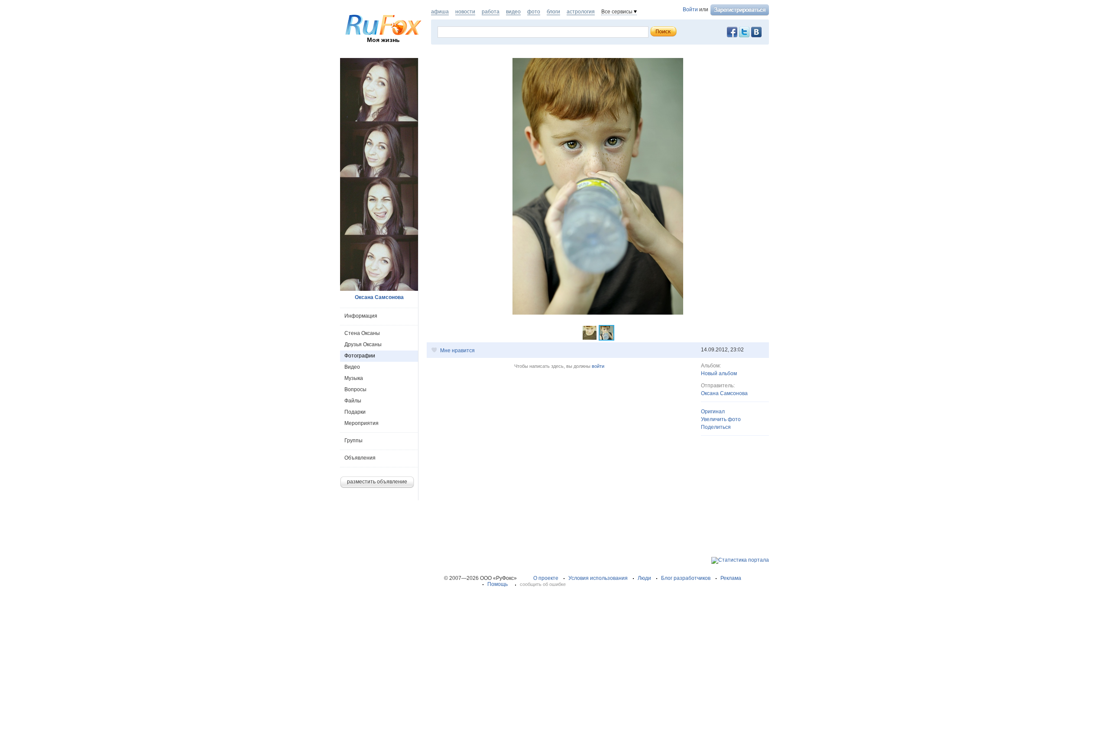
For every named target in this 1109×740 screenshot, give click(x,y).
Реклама (730, 578)
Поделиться (716, 427)
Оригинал (713, 412)
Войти (690, 9)
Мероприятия (361, 423)
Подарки (355, 412)
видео (513, 12)
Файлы (352, 401)
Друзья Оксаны (363, 344)
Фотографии (359, 356)
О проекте (545, 578)
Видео (352, 367)
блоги (553, 12)
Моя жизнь (383, 39)
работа (490, 12)
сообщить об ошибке (543, 584)
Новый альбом (719, 373)
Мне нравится (457, 350)
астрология (581, 12)
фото (533, 12)
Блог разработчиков (685, 578)
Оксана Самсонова (724, 393)
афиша (440, 12)
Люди (644, 578)
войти (598, 366)
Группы (353, 441)
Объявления (360, 458)
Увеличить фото (721, 419)
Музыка (353, 378)
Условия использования (598, 578)
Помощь (497, 584)
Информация (360, 316)
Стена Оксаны (362, 333)
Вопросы (355, 389)
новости (465, 12)
